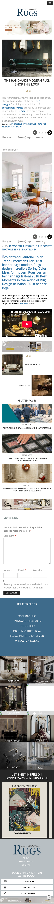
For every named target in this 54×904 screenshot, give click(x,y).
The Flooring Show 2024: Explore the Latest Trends (27, 428)
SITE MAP (26, 865)
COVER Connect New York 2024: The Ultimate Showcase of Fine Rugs (27, 459)
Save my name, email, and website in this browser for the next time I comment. (25, 586)
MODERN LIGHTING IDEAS (27, 630)
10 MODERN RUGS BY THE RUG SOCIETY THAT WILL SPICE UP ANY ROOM (27, 248)
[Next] (49, 132)
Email (22, 570)
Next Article (24, 385)
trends (21, 111)
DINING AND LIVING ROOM (27, 621)
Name (7, 570)
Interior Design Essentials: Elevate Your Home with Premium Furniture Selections (27, 489)
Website (37, 570)
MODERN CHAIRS (27, 616)
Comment (9, 535)
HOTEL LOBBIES (27, 626)
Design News (27, 425)
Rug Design (27, 485)
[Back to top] (8, 895)
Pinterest (24, 303)
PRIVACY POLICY (26, 861)
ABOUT (26, 858)
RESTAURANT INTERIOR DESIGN (27, 635)
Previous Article (32, 364)
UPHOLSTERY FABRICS (27, 640)
